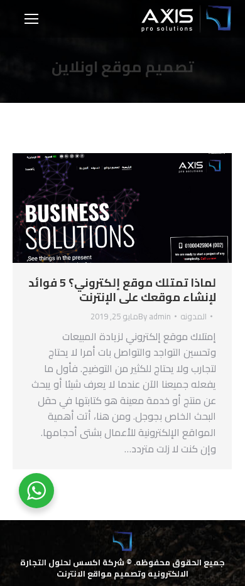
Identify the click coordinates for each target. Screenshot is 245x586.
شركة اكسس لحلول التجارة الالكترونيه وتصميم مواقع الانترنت (104, 568)
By (154, 316)
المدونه (193, 316)
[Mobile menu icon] (31, 18)
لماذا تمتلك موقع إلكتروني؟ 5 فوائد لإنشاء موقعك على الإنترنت (122, 289)
